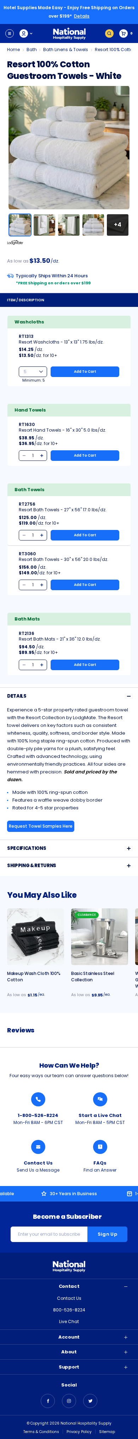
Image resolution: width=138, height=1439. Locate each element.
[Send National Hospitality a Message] (38, 1147)
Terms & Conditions (41, 1431)
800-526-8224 (69, 1310)
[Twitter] (90, 1401)
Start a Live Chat (100, 1115)
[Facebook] (48, 1401)
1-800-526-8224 (38, 1115)
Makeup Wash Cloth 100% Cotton (33, 976)
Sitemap (107, 1431)
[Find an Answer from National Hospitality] (100, 1147)
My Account (26, 33)
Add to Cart (85, 371)
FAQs (100, 1163)
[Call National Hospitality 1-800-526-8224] (38, 1099)
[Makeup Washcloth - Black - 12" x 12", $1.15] (35, 936)
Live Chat (69, 1321)
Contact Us (38, 1163)
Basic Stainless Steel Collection (92, 976)
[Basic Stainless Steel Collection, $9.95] (99, 936)
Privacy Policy (79, 1431)
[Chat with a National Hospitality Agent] (100, 1099)
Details (82, 16)
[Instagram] (69, 1401)
